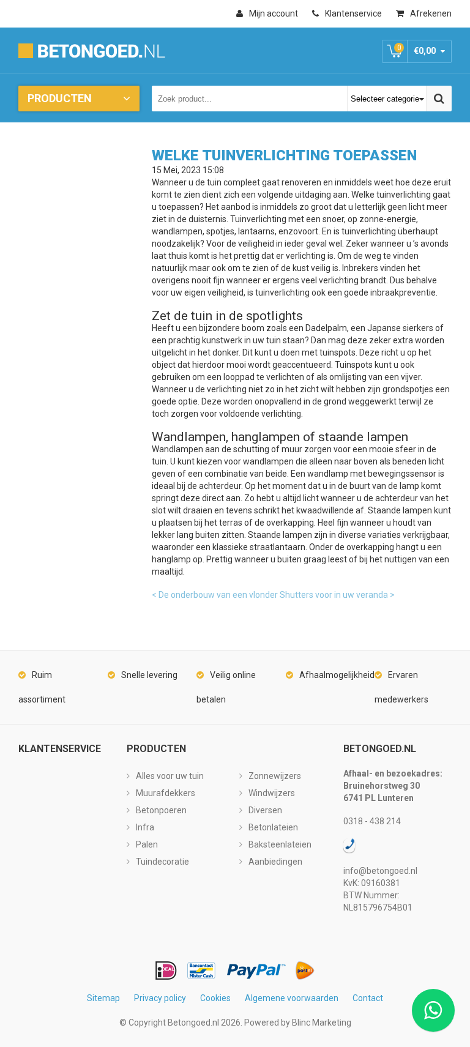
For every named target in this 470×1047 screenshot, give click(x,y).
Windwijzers (271, 793)
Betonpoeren (161, 810)
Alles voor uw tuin (170, 776)
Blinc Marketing (321, 1022)
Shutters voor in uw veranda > (337, 595)
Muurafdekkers (165, 793)
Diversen (265, 810)
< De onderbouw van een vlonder (215, 595)
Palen (147, 844)
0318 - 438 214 (372, 821)
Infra (145, 827)
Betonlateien (273, 827)
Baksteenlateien (279, 844)
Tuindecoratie (162, 861)
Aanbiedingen (275, 861)
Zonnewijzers (274, 776)
